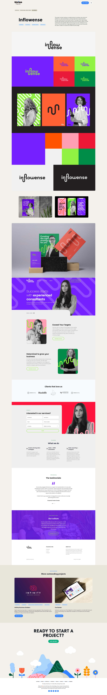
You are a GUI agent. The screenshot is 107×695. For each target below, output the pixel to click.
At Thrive (37, 681)
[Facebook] (51, 691)
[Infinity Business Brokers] (33, 590)
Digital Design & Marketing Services (35, 604)
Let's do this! (53, 641)
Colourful (28, 24)
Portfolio (17, 10)
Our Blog (52, 681)
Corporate (24, 604)
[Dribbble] (53, 691)
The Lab (57, 681)
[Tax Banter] (74, 590)
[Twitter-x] (56, 691)
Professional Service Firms (25, 10)
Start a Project (85, 2)
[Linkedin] (58, 691)
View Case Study (19, 615)
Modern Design (35, 24)
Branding (21, 24)
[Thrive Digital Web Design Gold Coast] (18, 2)
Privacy (66, 681)
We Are (42, 681)
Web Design (43, 24)
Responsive (58, 604)
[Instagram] (49, 691)
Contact (61, 681)
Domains (70, 681)
